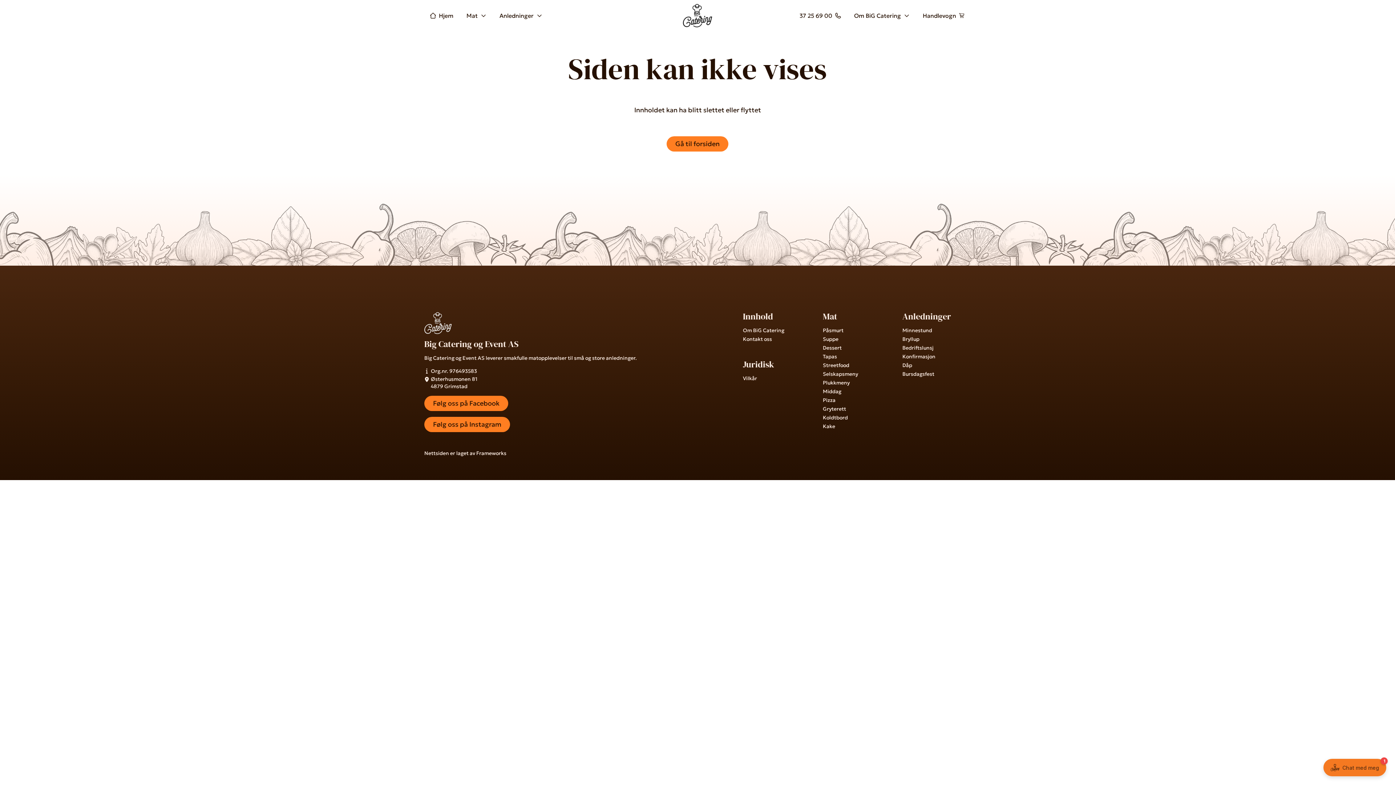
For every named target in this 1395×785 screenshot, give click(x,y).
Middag (832, 391)
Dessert (832, 348)
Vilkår (750, 378)
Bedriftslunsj (918, 348)
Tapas (830, 356)
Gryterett (834, 409)
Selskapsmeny (840, 374)
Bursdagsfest (918, 374)
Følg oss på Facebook (466, 403)
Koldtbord (835, 417)
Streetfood (836, 365)
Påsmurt (833, 330)
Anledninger (517, 15)
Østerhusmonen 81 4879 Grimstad (454, 383)
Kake (829, 426)
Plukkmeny (836, 382)
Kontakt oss (757, 339)
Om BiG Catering (877, 15)
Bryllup (910, 339)
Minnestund (917, 330)
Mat (472, 15)
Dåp (907, 365)
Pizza (829, 400)
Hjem (446, 15)
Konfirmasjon (918, 356)
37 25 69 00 (816, 15)
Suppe (830, 339)
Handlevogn (939, 15)
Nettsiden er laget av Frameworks (465, 453)
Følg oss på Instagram (467, 424)
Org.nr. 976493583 (454, 371)
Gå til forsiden (697, 144)
